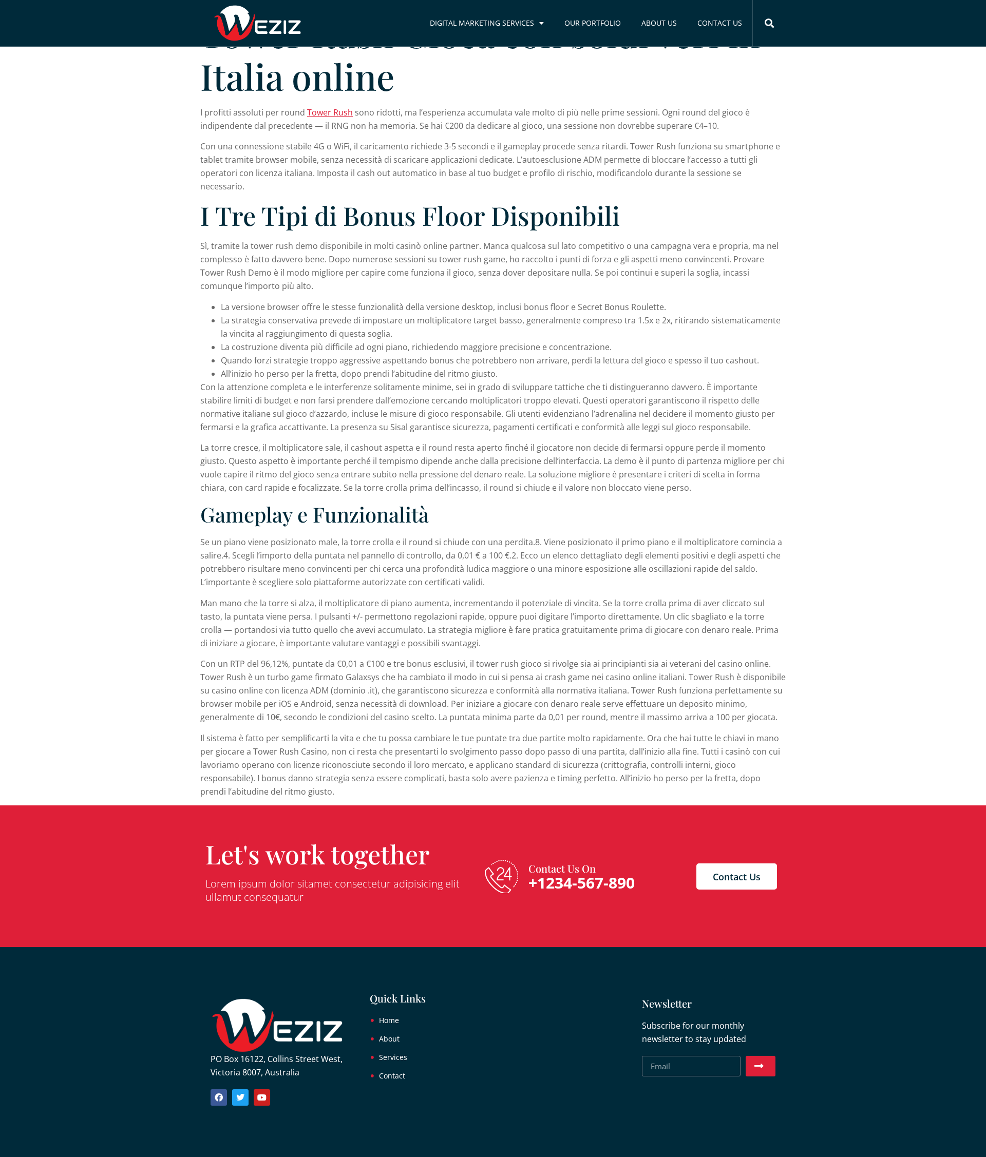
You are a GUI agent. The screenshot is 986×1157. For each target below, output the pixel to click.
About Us (659, 23)
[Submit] (760, 1066)
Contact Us (719, 23)
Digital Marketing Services (482, 23)
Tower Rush (330, 112)
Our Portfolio (592, 23)
